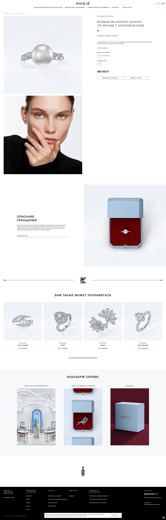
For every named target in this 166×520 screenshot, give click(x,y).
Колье (28, 509)
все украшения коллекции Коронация (83, 357)
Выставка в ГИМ (52, 502)
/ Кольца (20, 13)
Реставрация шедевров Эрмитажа (52, 499)
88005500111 (151, 494)
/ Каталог (10, 13)
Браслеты (29, 496)
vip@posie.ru (147, 502)
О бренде (71, 496)
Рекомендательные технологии (97, 502)
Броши (28, 499)
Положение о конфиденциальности (99, 496)
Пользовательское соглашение (97, 499)
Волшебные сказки (9, 497)
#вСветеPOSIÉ (52, 506)
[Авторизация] (160, 4)
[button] (83, 3)
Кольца (28, 502)
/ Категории (15, 13)
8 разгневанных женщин (52, 496)
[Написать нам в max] (163, 517)
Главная (6, 13)
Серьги (28, 506)
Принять (114, 515)
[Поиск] (157, 4)
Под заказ (106, 55)
